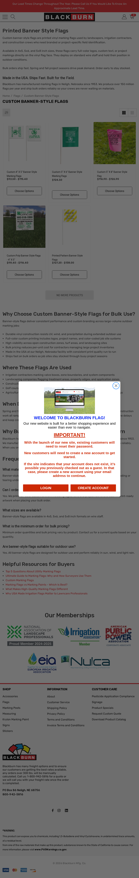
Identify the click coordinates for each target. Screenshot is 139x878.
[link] (69, 400)
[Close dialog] (116, 386)
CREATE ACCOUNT (93, 488)
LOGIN (45, 488)
